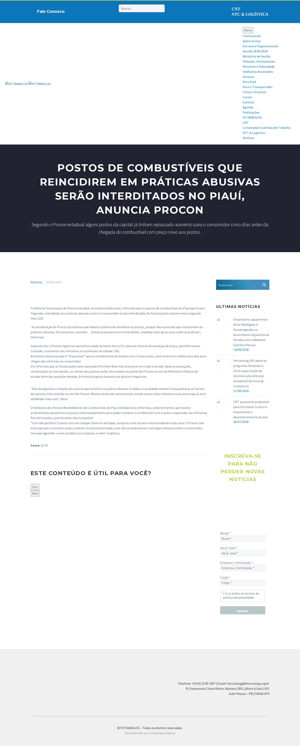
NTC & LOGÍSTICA (250, 14)
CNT (236, 9)
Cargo (225, 577)
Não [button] (35, 493)
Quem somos (252, 41)
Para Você (249, 82)
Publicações (251, 112)
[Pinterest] (100, 10)
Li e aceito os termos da (241, 595)
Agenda (248, 107)
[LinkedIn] (57, 510)
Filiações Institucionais (259, 61)
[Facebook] (87, 10)
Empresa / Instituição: (236, 563)
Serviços (248, 77)
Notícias (248, 138)
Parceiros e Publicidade (259, 66)
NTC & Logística (254, 133)
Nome (225, 533)
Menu (248, 30)
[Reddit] (62, 510)
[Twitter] (39, 510)
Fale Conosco (51, 11)
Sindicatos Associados (258, 72)
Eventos (248, 102)
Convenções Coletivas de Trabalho (267, 128)
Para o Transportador (258, 87)
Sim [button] (35, 487)
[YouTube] (106, 10)
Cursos (247, 97)
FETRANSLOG (252, 117)
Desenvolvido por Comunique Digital (150, 733)
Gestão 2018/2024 (255, 51)
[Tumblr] (51, 510)
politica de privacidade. (238, 597)
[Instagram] (94, 10)
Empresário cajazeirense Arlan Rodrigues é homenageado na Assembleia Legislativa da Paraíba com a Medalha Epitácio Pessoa (251, 332)
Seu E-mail (228, 548)
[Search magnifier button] (264, 285)
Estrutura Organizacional (260, 46)
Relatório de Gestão (257, 56)
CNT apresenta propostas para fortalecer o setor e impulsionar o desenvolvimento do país (251, 409)
